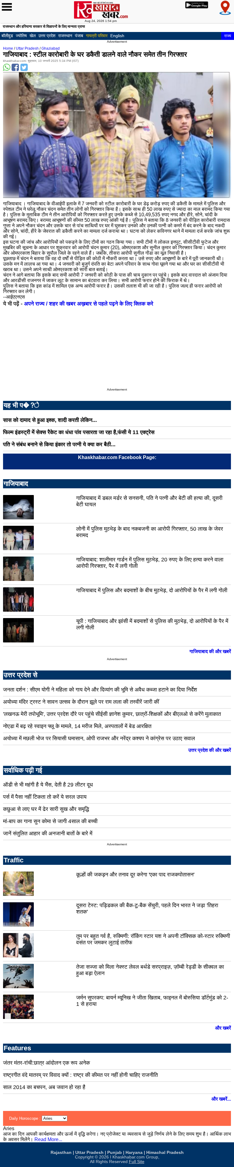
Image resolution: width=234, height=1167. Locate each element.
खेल (33, 35)
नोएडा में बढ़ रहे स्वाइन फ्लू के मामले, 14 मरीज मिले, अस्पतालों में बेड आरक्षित (77, 726)
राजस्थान (65, 35)
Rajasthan (61, 1152)
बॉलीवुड (7, 35)
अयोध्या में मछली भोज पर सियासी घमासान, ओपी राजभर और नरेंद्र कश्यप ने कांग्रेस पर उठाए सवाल (99, 738)
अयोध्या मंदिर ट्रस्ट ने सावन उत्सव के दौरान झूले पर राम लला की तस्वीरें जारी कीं (81, 702)
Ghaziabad (50, 48)
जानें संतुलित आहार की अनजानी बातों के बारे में (47, 833)
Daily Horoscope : (25, 1118)
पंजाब (79, 35)
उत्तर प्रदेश (46, 35)
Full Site (136, 1161)
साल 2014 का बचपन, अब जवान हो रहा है (44, 1087)
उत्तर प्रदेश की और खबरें (209, 750)
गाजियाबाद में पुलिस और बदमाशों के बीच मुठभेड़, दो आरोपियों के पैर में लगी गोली (151, 590)
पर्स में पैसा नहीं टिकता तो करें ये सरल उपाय (45, 797)
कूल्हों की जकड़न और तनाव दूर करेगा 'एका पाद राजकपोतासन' (135, 875)
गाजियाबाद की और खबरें (210, 651)
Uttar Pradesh (27, 48)
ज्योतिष (21, 35)
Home (8, 48)
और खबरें (223, 1028)
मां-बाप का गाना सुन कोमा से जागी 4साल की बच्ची (50, 821)
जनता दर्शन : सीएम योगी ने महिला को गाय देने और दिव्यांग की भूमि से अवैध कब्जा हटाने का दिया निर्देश (100, 690)
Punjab (114, 1152)
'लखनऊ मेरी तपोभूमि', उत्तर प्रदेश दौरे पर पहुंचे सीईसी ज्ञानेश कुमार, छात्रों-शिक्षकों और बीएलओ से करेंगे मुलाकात (112, 714)
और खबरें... (221, 1099)
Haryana (134, 1152)
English (117, 35)
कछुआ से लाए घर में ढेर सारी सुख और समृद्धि (46, 809)
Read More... (48, 1139)
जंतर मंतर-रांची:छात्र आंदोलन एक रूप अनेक (46, 1063)
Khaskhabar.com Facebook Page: (117, 457)
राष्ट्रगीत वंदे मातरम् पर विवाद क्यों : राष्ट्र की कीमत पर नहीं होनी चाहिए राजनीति (80, 1075)
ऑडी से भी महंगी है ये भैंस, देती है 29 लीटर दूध (48, 785)
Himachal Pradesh (165, 1152)
